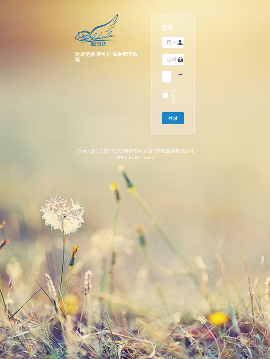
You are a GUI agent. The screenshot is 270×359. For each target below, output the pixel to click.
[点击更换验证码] (180, 74)
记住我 (173, 96)
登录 (173, 118)
